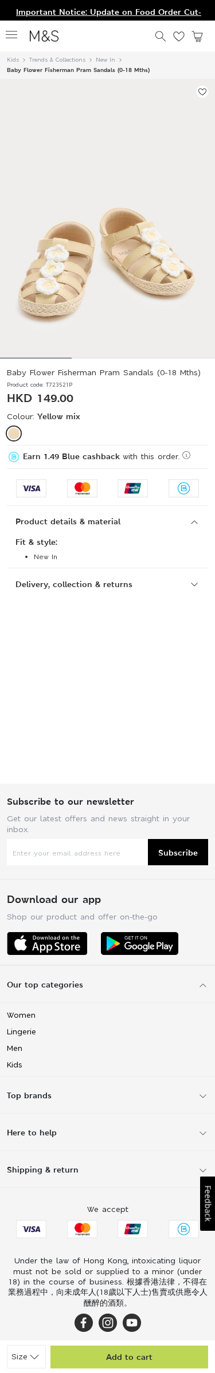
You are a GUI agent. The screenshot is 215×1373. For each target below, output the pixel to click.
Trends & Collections (57, 59)
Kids (13, 59)
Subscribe (178, 852)
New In (105, 59)
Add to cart (129, 1356)
